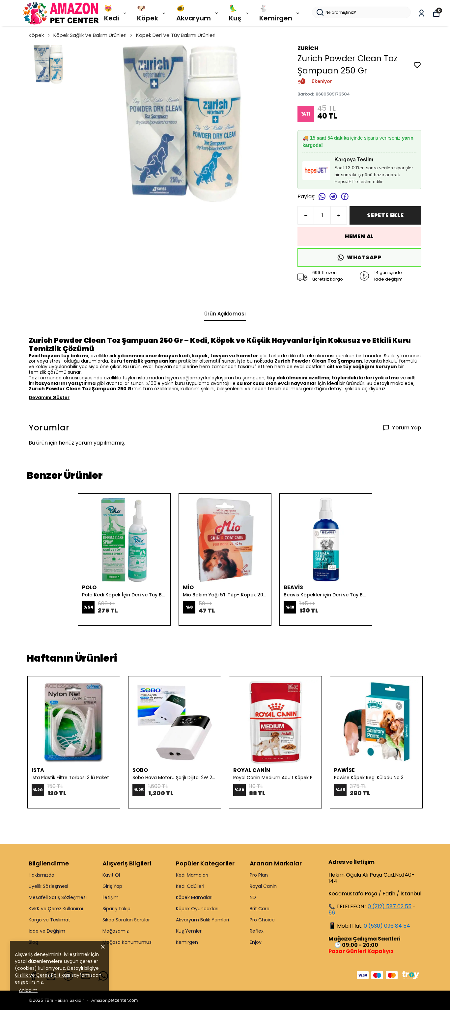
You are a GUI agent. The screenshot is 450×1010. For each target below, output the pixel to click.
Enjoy (256, 942)
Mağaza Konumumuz (127, 942)
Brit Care (259, 908)
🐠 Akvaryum (193, 13)
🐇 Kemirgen (275, 13)
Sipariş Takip (116, 908)
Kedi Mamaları (192, 875)
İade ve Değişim (47, 931)
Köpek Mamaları (194, 897)
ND (253, 897)
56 (331, 912)
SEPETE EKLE (385, 215)
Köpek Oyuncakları (197, 908)
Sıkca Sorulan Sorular (126, 919)
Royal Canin (263, 886)
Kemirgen (187, 942)
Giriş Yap (112, 886)
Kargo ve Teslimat (49, 919)
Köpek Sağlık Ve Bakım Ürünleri (90, 35)
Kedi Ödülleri (190, 886)
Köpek (36, 35)
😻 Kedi (111, 13)
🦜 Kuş (235, 13)
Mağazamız (115, 931)
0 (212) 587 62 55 (389, 906)
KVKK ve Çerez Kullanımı (56, 908)
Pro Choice (262, 919)
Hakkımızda (41, 875)
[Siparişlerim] (421, 13)
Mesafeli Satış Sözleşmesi (58, 897)
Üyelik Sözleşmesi (48, 886)
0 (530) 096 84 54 (387, 926)
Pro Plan (259, 875)
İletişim (110, 897)
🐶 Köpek (147, 13)
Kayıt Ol (111, 875)
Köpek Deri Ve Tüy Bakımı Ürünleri (175, 35)
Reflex (257, 931)
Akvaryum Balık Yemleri (202, 919)
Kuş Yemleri (189, 931)
